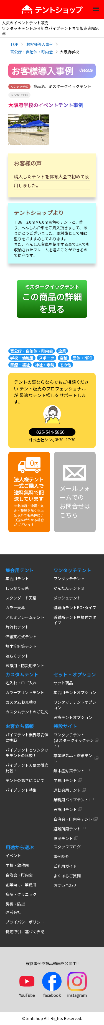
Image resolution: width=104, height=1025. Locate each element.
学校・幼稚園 (22, 358)
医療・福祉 (20, 364)
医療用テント (65, 809)
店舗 (63, 358)
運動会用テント (67, 790)
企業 (62, 351)
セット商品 (63, 682)
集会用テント (17, 578)
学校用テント (65, 780)
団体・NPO (82, 358)
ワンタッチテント (69, 578)
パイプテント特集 (21, 790)
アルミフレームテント (25, 617)
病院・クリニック (21, 894)
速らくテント (17, 656)
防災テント (63, 838)
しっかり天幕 (17, 588)
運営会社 (13, 912)
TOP (14, 44)
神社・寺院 (44, 364)
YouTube (27, 995)
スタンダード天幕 (21, 598)
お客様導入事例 (39, 44)
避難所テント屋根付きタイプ (75, 619)
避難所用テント (67, 828)
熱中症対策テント (21, 646)
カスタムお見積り (21, 702)
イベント (13, 855)
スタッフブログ (67, 846)
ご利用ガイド (65, 866)
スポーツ (46, 358)
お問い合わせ (65, 885)
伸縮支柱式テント (21, 636)
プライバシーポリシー (25, 922)
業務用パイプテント (71, 799)
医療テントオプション (73, 717)
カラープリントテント (25, 692)
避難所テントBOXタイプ (75, 607)
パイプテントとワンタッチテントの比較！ (27, 752)
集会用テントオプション (75, 692)
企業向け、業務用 (21, 884)
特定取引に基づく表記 (25, 931)
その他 (65, 364)
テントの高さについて (25, 780)
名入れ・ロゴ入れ (21, 682)
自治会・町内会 (19, 875)
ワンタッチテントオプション (75, 704)
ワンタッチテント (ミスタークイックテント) (74, 740)
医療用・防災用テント (25, 665)
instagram (77, 995)
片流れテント (17, 627)
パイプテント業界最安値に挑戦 (27, 737)
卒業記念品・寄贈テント (73, 758)
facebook (52, 995)
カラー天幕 (15, 607)
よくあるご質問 (67, 875)
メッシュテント (67, 598)
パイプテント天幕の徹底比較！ (27, 767)
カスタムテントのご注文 (27, 711)
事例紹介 (61, 856)
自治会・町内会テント (73, 819)
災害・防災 (15, 904)
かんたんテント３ (69, 588)
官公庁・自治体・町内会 (31, 51)
